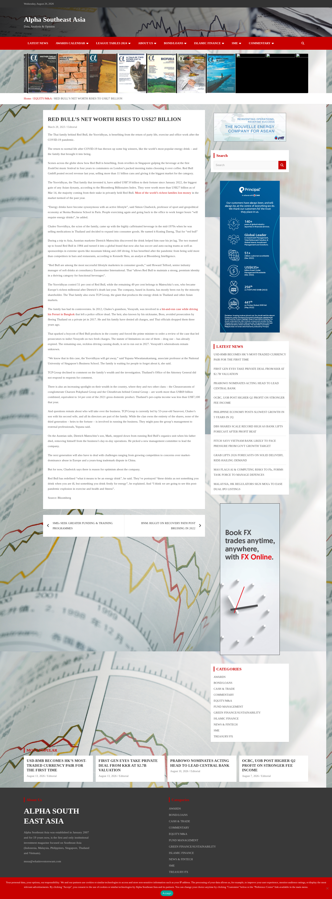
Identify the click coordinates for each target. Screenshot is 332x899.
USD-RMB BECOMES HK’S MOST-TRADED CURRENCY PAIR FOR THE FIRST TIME (56, 765)
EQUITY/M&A (223, 700)
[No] (327, 888)
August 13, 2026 (36, 776)
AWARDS (220, 676)
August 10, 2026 (179, 771)
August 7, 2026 (250, 776)
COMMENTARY (260, 43)
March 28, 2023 (56, 127)
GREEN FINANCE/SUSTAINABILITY (237, 712)
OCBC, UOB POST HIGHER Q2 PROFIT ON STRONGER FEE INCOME (268, 765)
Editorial (72, 127)
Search (282, 165)
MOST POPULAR (42, 750)
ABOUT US (145, 43)
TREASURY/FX (223, 736)
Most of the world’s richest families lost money (163, 192)
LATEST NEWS (38, 43)
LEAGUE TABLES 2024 (111, 43)
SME (235, 43)
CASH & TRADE (224, 688)
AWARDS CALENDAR (70, 43)
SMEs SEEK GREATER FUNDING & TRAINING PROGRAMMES (83, 526)
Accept (167, 893)
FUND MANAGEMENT (228, 706)
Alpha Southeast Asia (54, 19)
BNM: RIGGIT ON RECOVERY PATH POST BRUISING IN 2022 (168, 526)
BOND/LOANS (173, 43)
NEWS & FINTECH (226, 724)
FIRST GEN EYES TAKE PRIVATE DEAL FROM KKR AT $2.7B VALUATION (128, 765)
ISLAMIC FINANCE (207, 43)
